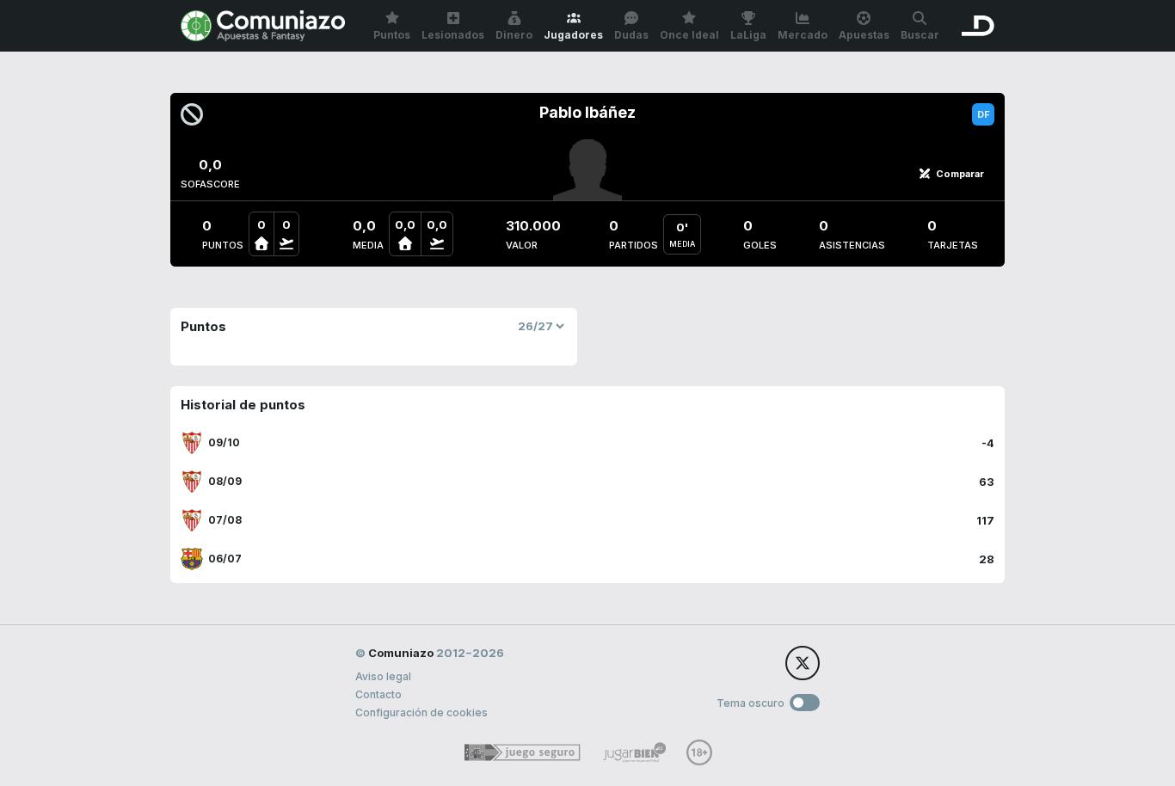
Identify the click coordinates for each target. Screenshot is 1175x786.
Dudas (631, 34)
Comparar (960, 174)
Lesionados (452, 34)
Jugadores (573, 34)
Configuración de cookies (421, 712)
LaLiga (748, 34)
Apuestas (864, 34)
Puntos (391, 34)
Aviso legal (383, 676)
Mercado (802, 34)
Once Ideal (689, 34)
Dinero (513, 34)
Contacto (378, 694)
